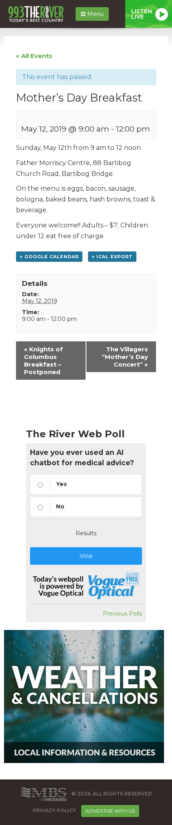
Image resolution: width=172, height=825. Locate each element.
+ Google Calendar (49, 256)
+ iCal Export (112, 256)
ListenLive (141, 14)
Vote (86, 556)
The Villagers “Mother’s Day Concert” (125, 356)
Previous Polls (122, 613)
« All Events (34, 56)
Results (86, 533)
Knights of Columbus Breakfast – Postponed (43, 360)
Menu (95, 14)
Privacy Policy (54, 810)
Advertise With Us (110, 811)
